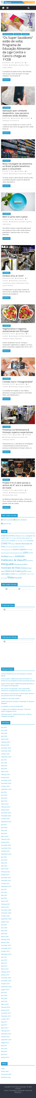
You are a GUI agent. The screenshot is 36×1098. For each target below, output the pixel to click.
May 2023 (4, 830)
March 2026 (4, 739)
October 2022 (5, 851)
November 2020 (6, 913)
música (24, 567)
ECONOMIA (6, 108)
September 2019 (6, 954)
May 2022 (4, 863)
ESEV (25, 552)
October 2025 (5, 754)
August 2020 (5, 922)
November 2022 (6, 848)
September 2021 (6, 886)
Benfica (23, 536)
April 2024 (4, 801)
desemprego (9, 546)
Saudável (9, 67)
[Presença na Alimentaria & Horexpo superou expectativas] (18, 407)
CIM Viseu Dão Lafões (22, 538)
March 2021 (4, 901)
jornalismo (30, 560)
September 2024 (6, 789)
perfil (23, 571)
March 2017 (4, 1028)
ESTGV (30, 553)
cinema (12, 540)
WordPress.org (5, 1077)
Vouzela (18, 577)
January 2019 (5, 975)
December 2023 (6, 813)
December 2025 (6, 748)
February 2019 (5, 972)
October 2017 (5, 1019)
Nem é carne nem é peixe (15, 216)
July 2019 (4, 957)
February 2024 (5, 807)
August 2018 (5, 989)
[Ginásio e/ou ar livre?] (18, 246)
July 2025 (4, 760)
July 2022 (4, 857)
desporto (15, 547)
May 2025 (4, 766)
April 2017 (4, 1025)
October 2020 (5, 916)
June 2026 (4, 730)
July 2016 (4, 1045)
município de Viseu (11, 567)
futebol (4, 556)
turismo (23, 574)
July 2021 (4, 889)
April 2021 (4, 898)
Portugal (28, 571)
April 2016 (4, 1054)
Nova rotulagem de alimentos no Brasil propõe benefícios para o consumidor (17, 166)
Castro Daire (5, 538)
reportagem (21, 221)
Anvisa (20, 173)
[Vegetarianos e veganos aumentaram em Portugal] (18, 305)
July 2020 (4, 925)
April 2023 (4, 833)
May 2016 (4, 1051)
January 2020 (5, 942)
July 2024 (4, 792)
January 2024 (5, 810)
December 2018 (6, 978)
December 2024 (6, 780)
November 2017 (6, 1016)
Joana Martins (16, 118)
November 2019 (6, 948)
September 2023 (6, 822)
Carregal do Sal (30, 536)
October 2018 (5, 984)
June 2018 (4, 995)
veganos (12, 338)
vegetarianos (18, 338)
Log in (3, 1068)
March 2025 (4, 771)
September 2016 (6, 1040)
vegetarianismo (6, 224)
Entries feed (4, 1071)
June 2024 (4, 795)
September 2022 (6, 854)
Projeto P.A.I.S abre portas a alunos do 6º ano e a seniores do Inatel (17, 485)
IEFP (14, 556)
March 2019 (4, 969)
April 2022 (4, 866)
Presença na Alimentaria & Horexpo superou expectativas (17, 431)
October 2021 (5, 883)
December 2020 (6, 910)
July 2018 (4, 992)
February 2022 (5, 872)
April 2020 (4, 933)
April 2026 (4, 736)
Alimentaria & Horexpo (18, 437)
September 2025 (6, 757)
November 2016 (6, 1034)
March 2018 (4, 1004)
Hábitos (26, 65)
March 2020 (4, 936)
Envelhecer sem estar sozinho (10, 698)
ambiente (18, 536)
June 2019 (4, 960)
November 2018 (6, 981)
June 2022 (4, 860)
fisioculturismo (6, 283)
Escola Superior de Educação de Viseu (12, 553)
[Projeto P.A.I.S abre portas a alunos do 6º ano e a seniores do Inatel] (18, 460)
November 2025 (6, 751)
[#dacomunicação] (3, 8)
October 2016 (5, 1037)
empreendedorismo (6, 549)
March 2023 (4, 836)
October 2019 (5, 951)
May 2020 (4, 931)
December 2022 (6, 845)
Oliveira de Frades (13, 571)
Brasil (24, 173)
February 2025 (5, 774)
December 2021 (6, 877)
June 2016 (4, 1048)
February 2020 (5, 939)
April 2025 (4, 768)
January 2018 (5, 1010)
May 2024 (4, 798)
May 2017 (4, 1022)
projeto (4, 67)
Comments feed (6, 1074)
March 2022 (4, 869)
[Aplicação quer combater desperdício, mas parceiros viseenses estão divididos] (18, 87)
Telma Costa (20, 62)
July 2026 (4, 727)
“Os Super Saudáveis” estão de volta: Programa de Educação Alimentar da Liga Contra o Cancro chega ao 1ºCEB (17, 48)
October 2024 (5, 786)
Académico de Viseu (8, 536)
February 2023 (5, 839)
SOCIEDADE (25, 34)
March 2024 (4, 804)
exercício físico (22, 280)
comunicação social (21, 540)
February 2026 (5, 742)
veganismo (29, 221)
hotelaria (12, 439)
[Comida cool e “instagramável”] (18, 359)
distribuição (5, 439)
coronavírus (30, 540)
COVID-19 (6, 543)
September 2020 (6, 919)
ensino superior (20, 549)
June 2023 (4, 827)
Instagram (21, 386)
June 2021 (4, 892)
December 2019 (6, 945)
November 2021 (6, 880)
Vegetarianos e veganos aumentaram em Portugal (15, 330)
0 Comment (26, 118)
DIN (26, 437)
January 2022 (5, 875)
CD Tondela (13, 538)
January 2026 (5, 745)
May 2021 (4, 895)
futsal (10, 556)
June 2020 (4, 928)
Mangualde (7, 564)
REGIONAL (17, 34)
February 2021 (5, 904)
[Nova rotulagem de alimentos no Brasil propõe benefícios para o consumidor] (18, 141)
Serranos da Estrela (7, 285)
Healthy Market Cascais (22, 283)
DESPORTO (6, 273)
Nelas (11, 495)
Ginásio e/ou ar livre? (13, 275)
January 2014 (5, 1057)
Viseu (10, 577)
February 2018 (5, 1007)
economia (21, 547)
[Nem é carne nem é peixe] (18, 194)
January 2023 (5, 842)
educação (21, 65)
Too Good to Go (14, 120)
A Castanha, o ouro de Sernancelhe (12, 706)
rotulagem (29, 173)
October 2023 (5, 819)
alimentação (14, 65)
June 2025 (4, 763)
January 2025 (5, 777)
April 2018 (4, 1001)
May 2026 (4, 733)
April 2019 (4, 966)
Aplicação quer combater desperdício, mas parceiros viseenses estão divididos (15, 113)
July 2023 (4, 824)
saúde (15, 495)
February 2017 (5, 1031)
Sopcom (17, 574)
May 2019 (4, 963)
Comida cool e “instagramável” (17, 381)
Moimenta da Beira (21, 564)
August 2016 (5, 1042)
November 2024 (6, 783)
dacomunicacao (7, 34)
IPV (25, 560)
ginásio (13, 283)
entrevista (29, 549)
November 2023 (6, 816)
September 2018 (6, 986)
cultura (13, 544)
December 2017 (6, 1013)
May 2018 (4, 998)
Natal (29, 568)
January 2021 (5, 907)
